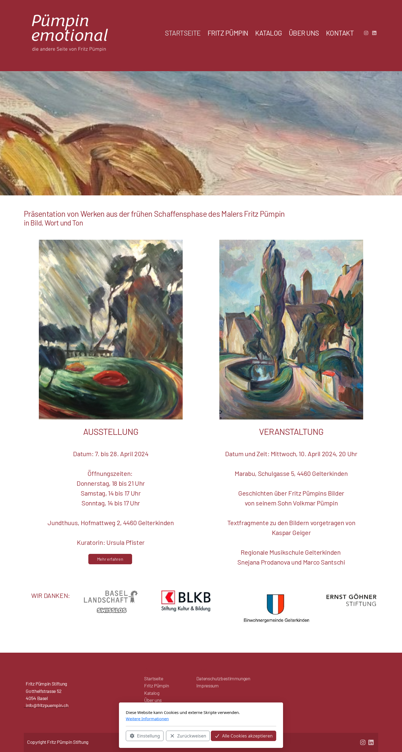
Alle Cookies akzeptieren (247, 736)
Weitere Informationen (147, 718)
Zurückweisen (191, 736)
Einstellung (148, 736)
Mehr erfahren (110, 559)
